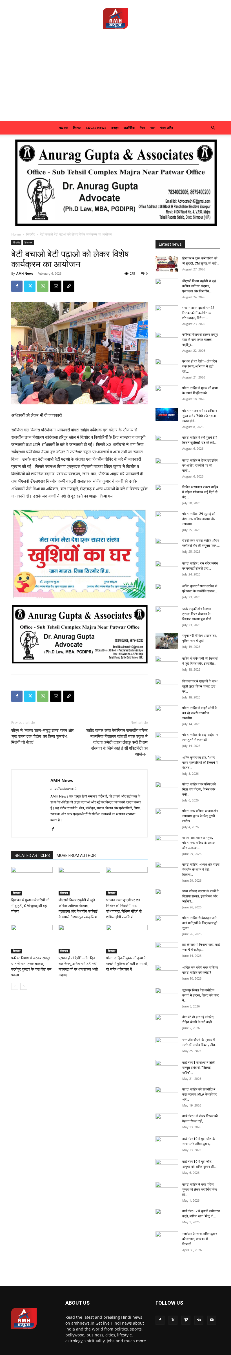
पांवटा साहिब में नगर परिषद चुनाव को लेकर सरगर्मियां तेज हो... (199, 1189)
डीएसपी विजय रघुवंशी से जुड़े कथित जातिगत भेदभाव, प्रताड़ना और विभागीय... (199, 286)
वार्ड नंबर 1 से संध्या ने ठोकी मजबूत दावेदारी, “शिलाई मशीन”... (198, 1068)
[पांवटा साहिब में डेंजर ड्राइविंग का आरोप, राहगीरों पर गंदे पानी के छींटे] (167, 466)
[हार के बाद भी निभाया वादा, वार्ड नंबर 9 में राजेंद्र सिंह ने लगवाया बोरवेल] (167, 950)
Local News (96, 128)
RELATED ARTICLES (32, 855)
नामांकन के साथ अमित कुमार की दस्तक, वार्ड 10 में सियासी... (199, 1239)
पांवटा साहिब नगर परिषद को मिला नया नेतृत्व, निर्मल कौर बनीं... (199, 789)
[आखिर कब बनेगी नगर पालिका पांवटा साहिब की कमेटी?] (167, 973)
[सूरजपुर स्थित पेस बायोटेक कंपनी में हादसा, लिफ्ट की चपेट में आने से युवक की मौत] (167, 996)
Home (63, 128)
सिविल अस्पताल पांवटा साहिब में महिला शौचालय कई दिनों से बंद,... (200, 492)
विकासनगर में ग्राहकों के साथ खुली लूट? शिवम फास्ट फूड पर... (199, 686)
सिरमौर (30, 234)
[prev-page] (14, 986)
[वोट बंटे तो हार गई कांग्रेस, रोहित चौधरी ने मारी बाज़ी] (167, 1022)
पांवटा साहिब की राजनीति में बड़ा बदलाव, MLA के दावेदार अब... (199, 1094)
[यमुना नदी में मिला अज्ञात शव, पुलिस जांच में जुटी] (167, 641)
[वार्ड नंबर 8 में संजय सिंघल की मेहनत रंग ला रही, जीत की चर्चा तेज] (167, 1121)
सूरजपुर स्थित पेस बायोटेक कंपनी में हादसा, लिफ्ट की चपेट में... (200, 995)
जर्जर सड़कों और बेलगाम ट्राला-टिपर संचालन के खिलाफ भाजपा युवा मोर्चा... (198, 614)
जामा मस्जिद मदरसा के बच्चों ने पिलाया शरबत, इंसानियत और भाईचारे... (200, 896)
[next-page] (23, 986)
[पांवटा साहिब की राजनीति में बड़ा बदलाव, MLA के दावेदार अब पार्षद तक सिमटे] (167, 1095)
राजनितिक (129, 128)
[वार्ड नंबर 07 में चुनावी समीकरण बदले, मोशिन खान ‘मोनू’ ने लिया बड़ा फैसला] (167, 1216)
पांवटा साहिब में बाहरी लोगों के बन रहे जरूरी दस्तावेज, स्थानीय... (199, 713)
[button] (213, 128)
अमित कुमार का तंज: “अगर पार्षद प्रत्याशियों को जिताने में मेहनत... (199, 763)
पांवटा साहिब (166, 128)
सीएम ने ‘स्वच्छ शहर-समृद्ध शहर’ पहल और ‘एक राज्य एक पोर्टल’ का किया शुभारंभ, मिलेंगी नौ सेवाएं (42, 736)
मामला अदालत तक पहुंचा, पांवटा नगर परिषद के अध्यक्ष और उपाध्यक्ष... (198, 843)
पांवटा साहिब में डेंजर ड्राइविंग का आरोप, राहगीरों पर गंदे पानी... (199, 465)
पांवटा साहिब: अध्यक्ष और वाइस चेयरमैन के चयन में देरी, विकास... (200, 870)
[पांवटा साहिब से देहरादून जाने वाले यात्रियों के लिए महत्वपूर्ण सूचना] (167, 923)
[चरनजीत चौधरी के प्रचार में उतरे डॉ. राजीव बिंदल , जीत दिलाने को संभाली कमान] (167, 1045)
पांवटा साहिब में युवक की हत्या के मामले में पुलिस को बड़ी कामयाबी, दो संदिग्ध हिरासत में (127, 963)
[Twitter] (29, 286)
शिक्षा (142, 128)
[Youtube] (211, 1320)
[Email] (55, 286)
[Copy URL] (68, 286)
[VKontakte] (198, 1320)
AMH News (24, 273)
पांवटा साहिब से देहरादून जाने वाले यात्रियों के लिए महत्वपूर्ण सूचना (199, 923)
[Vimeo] (185, 1320)
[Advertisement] (115, 78)
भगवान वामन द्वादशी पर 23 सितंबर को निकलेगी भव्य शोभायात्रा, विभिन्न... (198, 313)
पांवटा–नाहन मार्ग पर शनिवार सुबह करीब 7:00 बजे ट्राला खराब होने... (199, 416)
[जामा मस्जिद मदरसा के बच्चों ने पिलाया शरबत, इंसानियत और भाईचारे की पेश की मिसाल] (167, 896)
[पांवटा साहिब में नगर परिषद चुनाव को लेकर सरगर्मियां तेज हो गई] (167, 1190)
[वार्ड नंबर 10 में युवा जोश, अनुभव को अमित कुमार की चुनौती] (167, 1167)
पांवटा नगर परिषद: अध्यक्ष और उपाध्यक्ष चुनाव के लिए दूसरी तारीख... (200, 816)
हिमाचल (77, 128)
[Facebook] (17, 286)
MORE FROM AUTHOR (76, 855)
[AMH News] (115, 18)
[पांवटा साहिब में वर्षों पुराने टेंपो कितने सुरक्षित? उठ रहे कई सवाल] (167, 443)
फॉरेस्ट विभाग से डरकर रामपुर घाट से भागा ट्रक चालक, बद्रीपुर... (200, 340)
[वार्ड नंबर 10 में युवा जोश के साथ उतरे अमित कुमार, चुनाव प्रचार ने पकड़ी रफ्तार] (167, 1144)
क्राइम (115, 128)
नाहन (152, 128)
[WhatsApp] (42, 286)
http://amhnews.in (63, 788)
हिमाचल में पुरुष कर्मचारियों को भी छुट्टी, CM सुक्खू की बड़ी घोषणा (30, 905)
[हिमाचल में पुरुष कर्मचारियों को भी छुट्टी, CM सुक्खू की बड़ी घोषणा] (32, 881)
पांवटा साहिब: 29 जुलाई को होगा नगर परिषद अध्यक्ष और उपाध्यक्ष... (198, 519)
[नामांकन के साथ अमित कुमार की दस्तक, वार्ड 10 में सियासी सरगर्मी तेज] (167, 1239)
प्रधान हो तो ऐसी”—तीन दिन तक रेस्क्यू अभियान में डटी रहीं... (199, 366)
